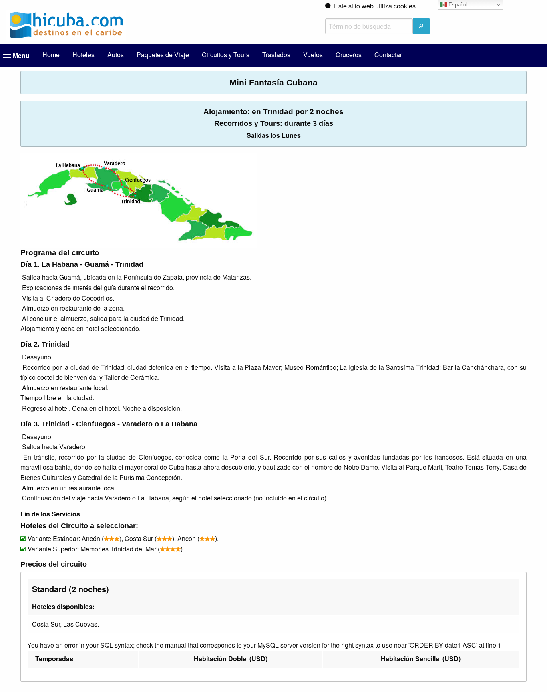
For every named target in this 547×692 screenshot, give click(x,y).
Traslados (276, 54)
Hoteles (83, 54)
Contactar (388, 54)
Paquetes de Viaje (163, 54)
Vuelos (313, 54)
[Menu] (7, 55)
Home (51, 54)
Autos (115, 54)
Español (457, 5)
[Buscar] (421, 26)
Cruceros (349, 54)
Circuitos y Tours (225, 54)
